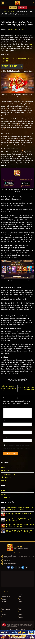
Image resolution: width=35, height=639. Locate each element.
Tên (4, 421)
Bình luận (6, 406)
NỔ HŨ (3, 494)
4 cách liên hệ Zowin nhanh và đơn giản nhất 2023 (8, 388)
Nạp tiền (4, 612)
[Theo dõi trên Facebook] (8, 567)
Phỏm (20, 611)
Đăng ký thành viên (6, 609)
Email (5, 429)
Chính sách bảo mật (6, 596)
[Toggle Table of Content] (19, 66)
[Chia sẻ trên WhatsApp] (9, 379)
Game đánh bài (22, 598)
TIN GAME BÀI (5, 497)
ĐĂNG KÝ (4, 467)
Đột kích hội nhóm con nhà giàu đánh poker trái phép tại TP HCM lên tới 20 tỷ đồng (19, 531)
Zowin (31, 44)
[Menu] (2, 3)
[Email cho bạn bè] (19, 379)
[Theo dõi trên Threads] (26, 567)
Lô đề (20, 596)
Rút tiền (4, 614)
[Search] (33, 3)
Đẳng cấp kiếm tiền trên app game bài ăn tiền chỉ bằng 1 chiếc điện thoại (20, 525)
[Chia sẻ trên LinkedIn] (25, 379)
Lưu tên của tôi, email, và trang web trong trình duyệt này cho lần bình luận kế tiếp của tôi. (16, 447)
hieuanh (23, 29)
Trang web (6, 437)
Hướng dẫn (4, 601)
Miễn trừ (17, 629)
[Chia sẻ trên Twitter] (16, 379)
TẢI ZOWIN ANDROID (8, 474)
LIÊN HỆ (4, 481)
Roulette (21, 614)
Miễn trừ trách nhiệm (6, 598)
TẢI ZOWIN (10, 11)
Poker (20, 609)
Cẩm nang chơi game (6, 611)
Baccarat (21, 617)
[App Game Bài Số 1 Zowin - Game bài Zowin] (17, 3)
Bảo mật (12, 629)
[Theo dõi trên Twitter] (22, 567)
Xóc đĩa (20, 601)
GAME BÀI (4, 491)
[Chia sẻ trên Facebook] (12, 379)
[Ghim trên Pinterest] (22, 379)
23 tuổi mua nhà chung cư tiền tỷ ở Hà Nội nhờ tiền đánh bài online (19, 514)
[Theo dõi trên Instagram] (12, 567)
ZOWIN (3, 11)
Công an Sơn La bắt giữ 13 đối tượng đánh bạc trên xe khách (19, 519)
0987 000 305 (7, 560)
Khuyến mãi (4, 599)
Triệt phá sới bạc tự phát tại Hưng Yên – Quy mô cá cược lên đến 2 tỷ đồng (19, 508)
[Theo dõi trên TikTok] (15, 567)
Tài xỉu (20, 599)
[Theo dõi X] (19, 567)
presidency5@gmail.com (10, 563)
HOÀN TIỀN (5, 471)
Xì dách (20, 612)
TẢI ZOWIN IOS (6, 477)
